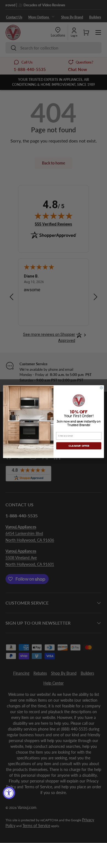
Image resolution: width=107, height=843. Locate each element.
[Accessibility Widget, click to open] (9, 793)
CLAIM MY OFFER (78, 445)
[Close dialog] (101, 387)
